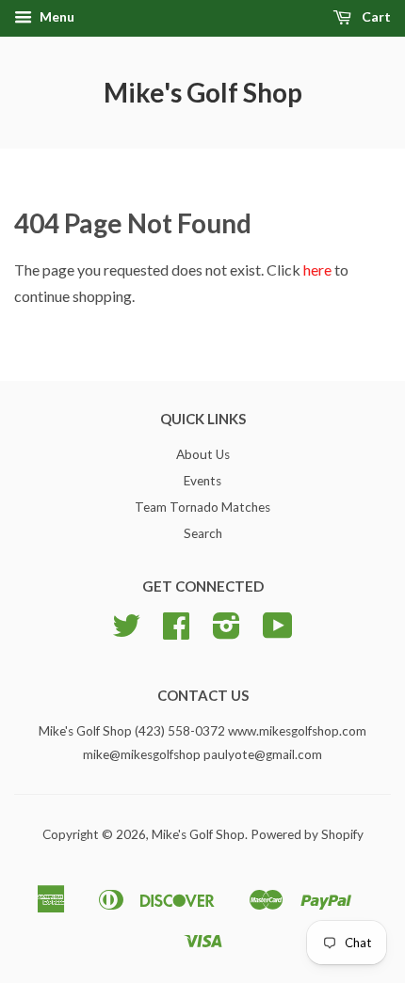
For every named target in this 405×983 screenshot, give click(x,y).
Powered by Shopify (307, 834)
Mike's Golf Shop (203, 92)
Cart (375, 16)
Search (203, 533)
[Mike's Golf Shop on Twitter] (126, 632)
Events (202, 480)
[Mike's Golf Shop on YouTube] (278, 632)
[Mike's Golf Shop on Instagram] (226, 632)
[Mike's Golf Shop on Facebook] (176, 632)
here (317, 269)
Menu (55, 16)
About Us (203, 454)
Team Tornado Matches (202, 507)
